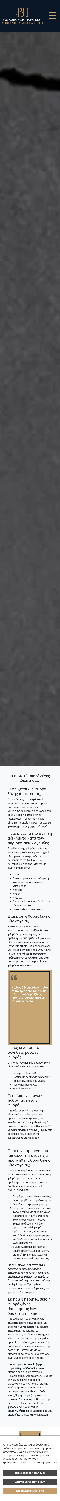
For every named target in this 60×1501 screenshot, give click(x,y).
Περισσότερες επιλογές (30, 1472)
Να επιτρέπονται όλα (30, 1491)
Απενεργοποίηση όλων (30, 1482)
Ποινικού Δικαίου (18, 1399)
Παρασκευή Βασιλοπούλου (23, 1368)
